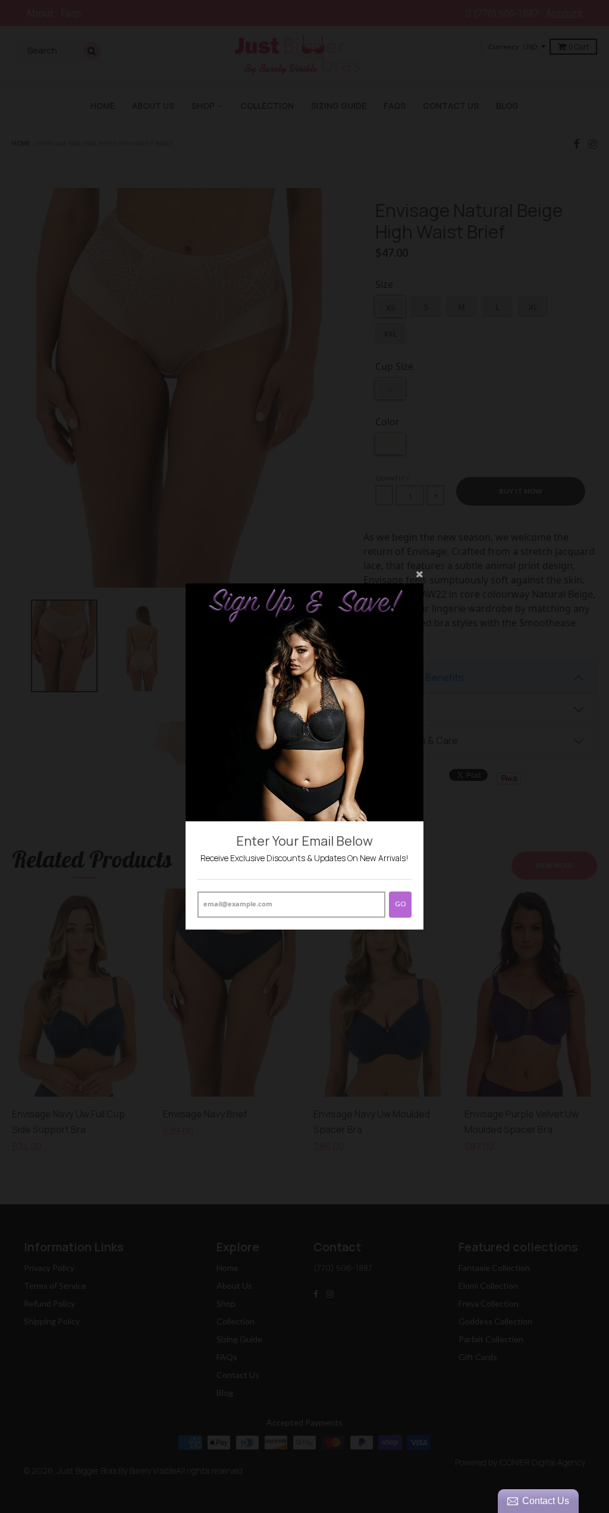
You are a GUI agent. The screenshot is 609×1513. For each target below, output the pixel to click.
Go (400, 904)
